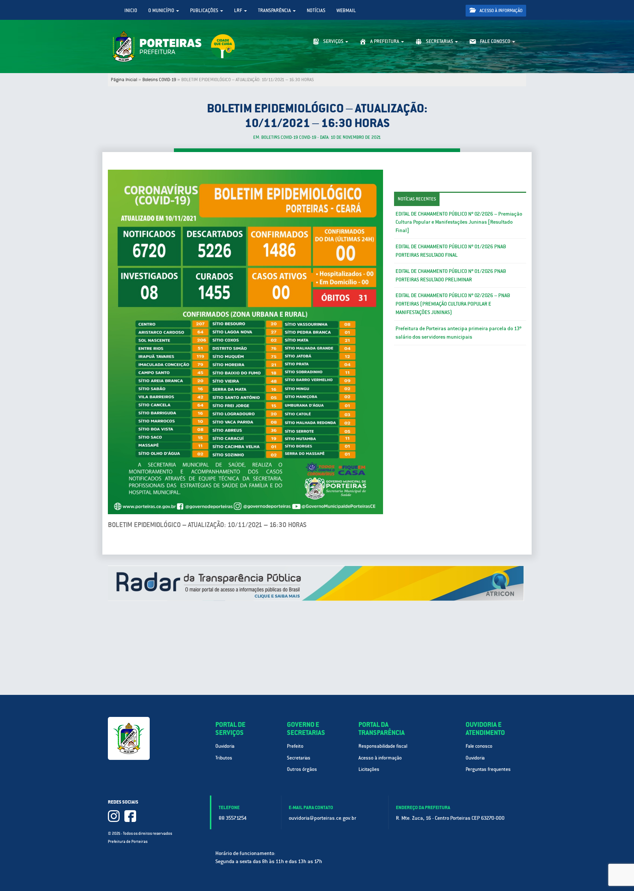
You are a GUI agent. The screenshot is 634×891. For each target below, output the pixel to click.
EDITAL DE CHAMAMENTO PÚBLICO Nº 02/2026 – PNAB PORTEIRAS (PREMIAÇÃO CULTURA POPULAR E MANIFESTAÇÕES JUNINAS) (453, 303)
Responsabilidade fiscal (382, 746)
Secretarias (298, 758)
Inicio (130, 10)
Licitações (368, 769)
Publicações (204, 10)
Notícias (316, 10)
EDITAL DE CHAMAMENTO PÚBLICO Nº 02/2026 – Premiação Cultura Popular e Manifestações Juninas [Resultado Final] (459, 222)
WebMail (346, 10)
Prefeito (295, 746)
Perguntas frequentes (488, 769)
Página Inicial (124, 80)
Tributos (223, 758)
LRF (238, 10)
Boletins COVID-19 (159, 80)
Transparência (275, 10)
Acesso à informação (500, 11)
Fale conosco (479, 746)
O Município (161, 10)
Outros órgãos (302, 769)
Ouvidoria (224, 746)
